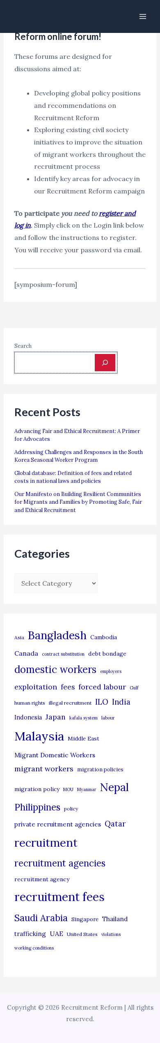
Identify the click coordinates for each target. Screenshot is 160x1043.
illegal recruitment (70, 703)
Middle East (83, 738)
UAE (56, 933)
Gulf (134, 688)
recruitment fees (59, 896)
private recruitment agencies (57, 824)
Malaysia (39, 736)
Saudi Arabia (41, 918)
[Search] (105, 362)
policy (71, 809)
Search (23, 345)
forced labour (102, 686)
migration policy (36, 789)
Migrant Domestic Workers (54, 755)
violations (111, 934)
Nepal (114, 787)
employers (110, 671)
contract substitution (63, 654)
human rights (29, 703)
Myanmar (86, 789)
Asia (19, 637)
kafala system (83, 718)
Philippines (37, 807)
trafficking (30, 934)
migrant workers (43, 768)
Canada (26, 653)
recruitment (46, 843)
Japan (56, 717)
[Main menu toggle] (143, 16)
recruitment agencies (59, 863)
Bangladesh (57, 635)
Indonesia (28, 717)
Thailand (115, 919)
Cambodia (103, 637)
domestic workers (55, 669)
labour (108, 718)
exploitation (35, 686)
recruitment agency (41, 879)
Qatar (115, 824)
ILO (101, 702)
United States (82, 934)
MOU (68, 789)
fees (68, 686)
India (121, 702)
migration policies (100, 769)
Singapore (84, 919)
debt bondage (107, 653)
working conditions (34, 948)
